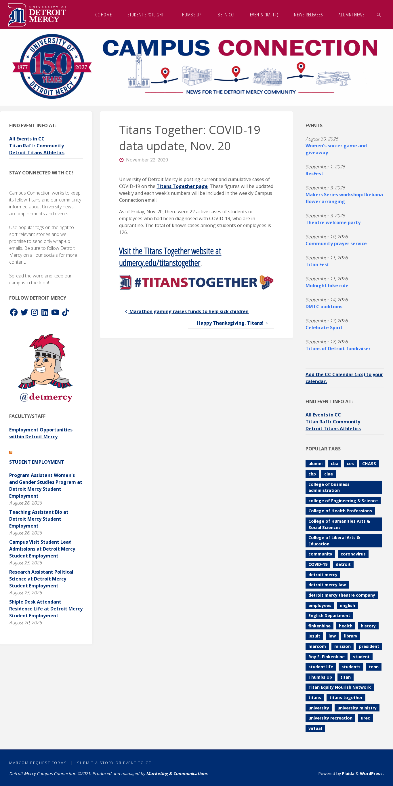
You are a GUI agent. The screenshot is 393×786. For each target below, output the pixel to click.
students (351, 666)
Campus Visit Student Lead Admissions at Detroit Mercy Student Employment (42, 549)
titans (314, 697)
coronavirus (353, 554)
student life (320, 666)
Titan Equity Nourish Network (339, 687)
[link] (378, 14)
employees (319, 605)
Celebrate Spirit (324, 327)
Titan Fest (317, 264)
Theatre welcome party (333, 222)
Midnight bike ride (327, 285)
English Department (329, 615)
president (369, 646)
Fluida (347, 773)
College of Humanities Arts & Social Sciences (339, 524)
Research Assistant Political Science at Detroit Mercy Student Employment (41, 579)
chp (312, 474)
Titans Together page (182, 186)
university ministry (357, 708)
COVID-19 (317, 564)
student (361, 656)
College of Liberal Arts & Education (334, 541)
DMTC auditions (324, 306)
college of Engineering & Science (343, 500)
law (332, 636)
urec (365, 718)
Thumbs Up (320, 677)
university (318, 708)
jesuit (314, 636)
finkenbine (319, 626)
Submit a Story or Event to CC (114, 762)
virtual (315, 728)
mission (342, 646)
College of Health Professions (340, 510)
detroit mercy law (327, 584)
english (347, 605)
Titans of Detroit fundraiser (338, 348)
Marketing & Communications (176, 773)
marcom (317, 646)
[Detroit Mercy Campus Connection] (37, 14)
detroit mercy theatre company (341, 595)
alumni (315, 463)
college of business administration (329, 487)
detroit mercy (322, 574)
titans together (346, 697)
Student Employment (36, 462)
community (320, 554)
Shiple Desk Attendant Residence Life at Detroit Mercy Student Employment (46, 609)
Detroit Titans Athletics (36, 152)
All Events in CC (27, 139)
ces (350, 463)
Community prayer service (336, 243)
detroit (343, 564)
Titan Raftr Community (36, 145)
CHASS (369, 463)
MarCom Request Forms (38, 762)
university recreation (330, 718)
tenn (374, 666)
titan (345, 677)
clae (328, 474)
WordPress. (372, 773)
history (368, 626)
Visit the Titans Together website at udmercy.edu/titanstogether (170, 256)
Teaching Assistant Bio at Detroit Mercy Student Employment (38, 519)
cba (334, 463)
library (350, 636)
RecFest (314, 173)
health (345, 626)
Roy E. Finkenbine (326, 656)
